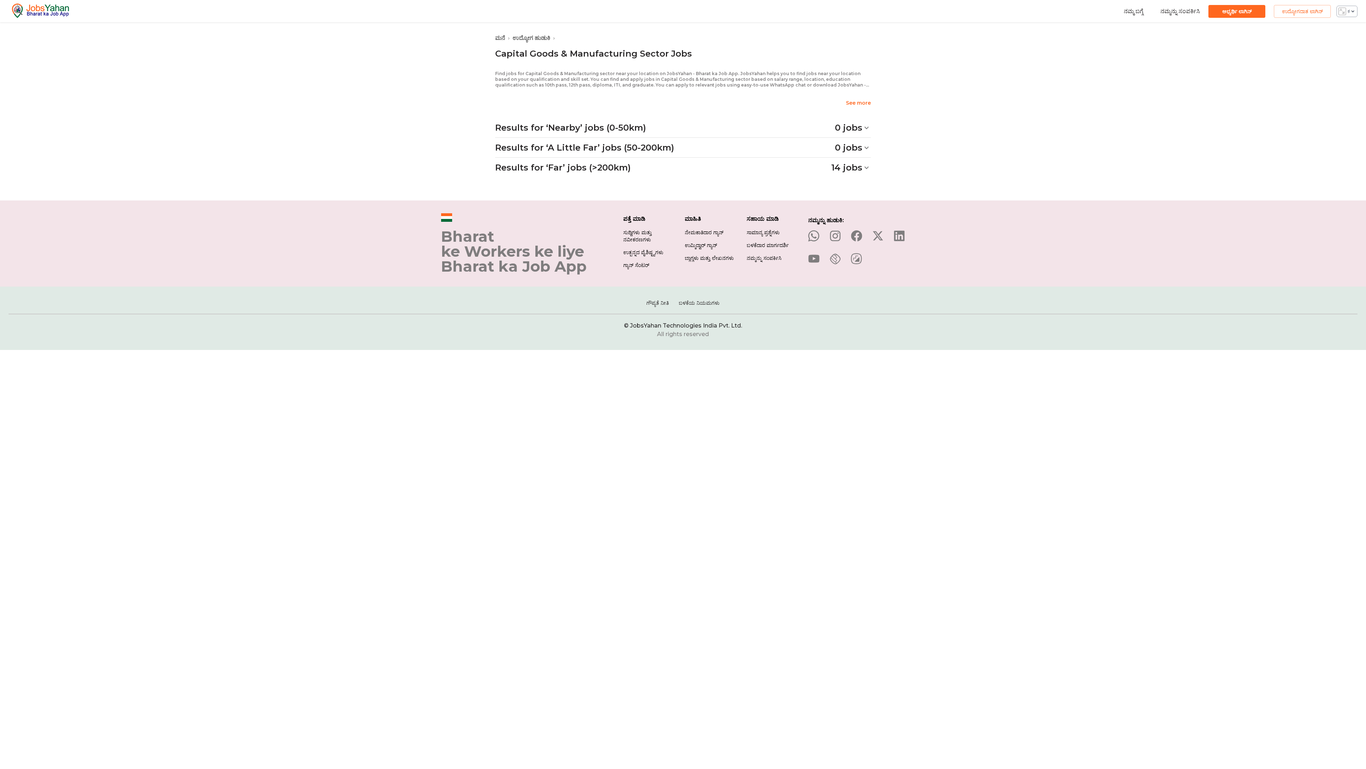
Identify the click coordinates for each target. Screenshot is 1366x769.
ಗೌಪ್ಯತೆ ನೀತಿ (657, 303)
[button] (683, 128)
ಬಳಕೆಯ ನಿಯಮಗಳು (699, 303)
